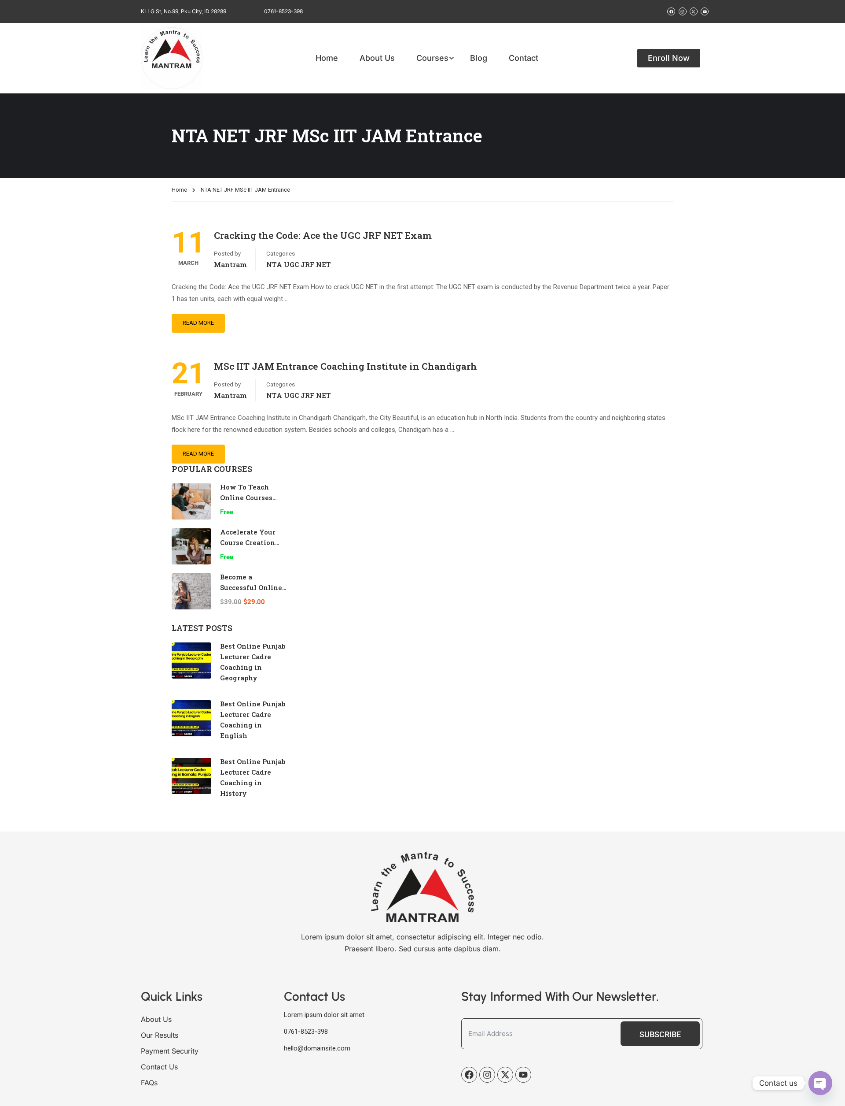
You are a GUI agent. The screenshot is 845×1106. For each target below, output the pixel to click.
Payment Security (169, 1051)
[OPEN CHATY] (820, 1083)
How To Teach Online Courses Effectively (246, 497)
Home (327, 58)
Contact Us (159, 1066)
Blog (478, 58)
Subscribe (660, 1034)
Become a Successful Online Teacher (251, 587)
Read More (198, 322)
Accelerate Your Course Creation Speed (248, 542)
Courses (432, 58)
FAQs (149, 1082)
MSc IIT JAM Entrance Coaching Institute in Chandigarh (345, 366)
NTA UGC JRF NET (298, 264)
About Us (377, 58)
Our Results (159, 1035)
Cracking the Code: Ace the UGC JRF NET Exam (323, 235)
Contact (523, 58)
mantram (230, 264)
